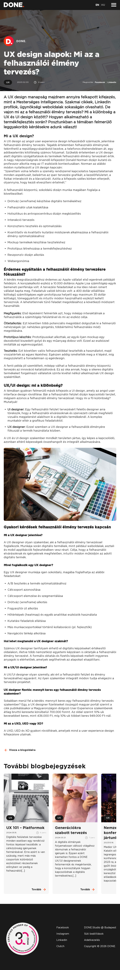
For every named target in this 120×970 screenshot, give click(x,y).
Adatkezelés (92, 940)
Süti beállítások (94, 934)
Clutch (60, 946)
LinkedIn (111, 82)
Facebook (100, 82)
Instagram (62, 934)
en (97, 5)
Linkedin (61, 940)
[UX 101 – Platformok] (26, 834)
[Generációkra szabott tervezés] (75, 834)
